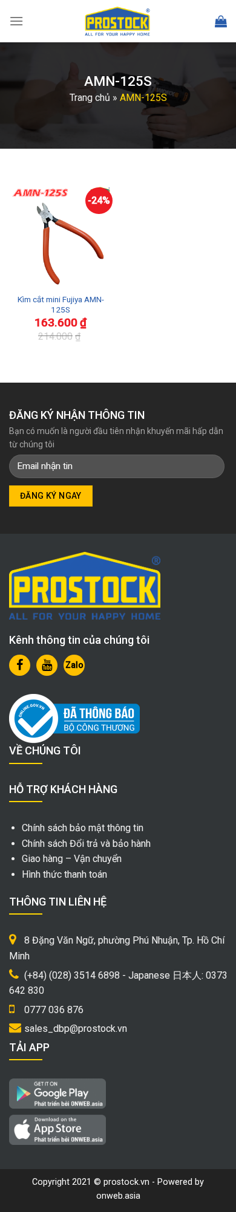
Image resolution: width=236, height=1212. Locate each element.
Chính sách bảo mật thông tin (82, 828)
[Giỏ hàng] (221, 21)
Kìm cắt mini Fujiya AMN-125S (61, 304)
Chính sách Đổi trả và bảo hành (86, 843)
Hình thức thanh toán (64, 874)
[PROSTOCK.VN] (117, 21)
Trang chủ (90, 97)
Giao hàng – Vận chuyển (72, 858)
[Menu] (16, 21)
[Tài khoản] (194, 21)
